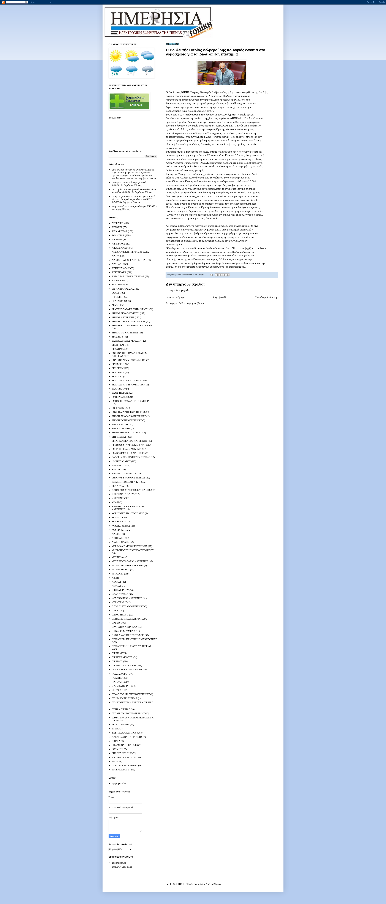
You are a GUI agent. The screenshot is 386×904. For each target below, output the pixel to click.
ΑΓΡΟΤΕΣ (117, 227)
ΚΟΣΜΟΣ (117, 517)
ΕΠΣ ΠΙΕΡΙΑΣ (119, 436)
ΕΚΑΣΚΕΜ (117, 368)
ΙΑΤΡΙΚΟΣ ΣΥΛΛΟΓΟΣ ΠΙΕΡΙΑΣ (128, 477)
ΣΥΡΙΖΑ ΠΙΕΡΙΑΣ (121, 709)
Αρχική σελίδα (220, 297)
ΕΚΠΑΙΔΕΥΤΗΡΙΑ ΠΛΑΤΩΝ (127, 380)
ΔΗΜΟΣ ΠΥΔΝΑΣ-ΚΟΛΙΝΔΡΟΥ (128, 321)
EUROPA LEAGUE (122, 753)
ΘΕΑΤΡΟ (116, 469)
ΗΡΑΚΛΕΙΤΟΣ (119, 465)
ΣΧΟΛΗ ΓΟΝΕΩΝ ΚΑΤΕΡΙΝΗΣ (128, 713)
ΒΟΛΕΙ (115, 293)
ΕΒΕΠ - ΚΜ (118, 345)
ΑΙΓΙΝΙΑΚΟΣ (118, 243)
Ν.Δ (113, 577)
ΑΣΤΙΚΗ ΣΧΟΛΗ (121, 268)
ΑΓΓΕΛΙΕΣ (117, 223)
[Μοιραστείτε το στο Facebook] (225, 274)
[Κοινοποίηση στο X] (222, 274)
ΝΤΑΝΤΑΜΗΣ (119, 602)
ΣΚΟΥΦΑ (116, 690)
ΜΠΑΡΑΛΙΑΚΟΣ (121, 569)
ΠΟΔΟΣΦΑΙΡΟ (119, 673)
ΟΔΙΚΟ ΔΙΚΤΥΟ (120, 614)
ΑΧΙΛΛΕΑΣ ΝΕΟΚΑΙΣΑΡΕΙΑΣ (128, 276)
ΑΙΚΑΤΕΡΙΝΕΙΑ (120, 247)
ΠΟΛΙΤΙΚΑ (117, 678)
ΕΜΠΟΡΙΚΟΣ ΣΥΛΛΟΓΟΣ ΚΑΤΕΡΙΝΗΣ (132, 401)
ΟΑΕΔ (115, 610)
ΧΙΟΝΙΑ (116, 741)
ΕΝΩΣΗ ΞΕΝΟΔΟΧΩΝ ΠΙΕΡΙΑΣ (129, 416)
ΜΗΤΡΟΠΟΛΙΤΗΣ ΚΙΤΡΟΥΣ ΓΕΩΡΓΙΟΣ (133, 550)
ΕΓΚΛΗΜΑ (118, 349)
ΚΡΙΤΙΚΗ (116, 534)
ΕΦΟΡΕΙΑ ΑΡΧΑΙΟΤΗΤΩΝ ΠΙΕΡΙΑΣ (131, 457)
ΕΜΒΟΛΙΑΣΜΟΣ (121, 397)
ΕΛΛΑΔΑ (117, 388)
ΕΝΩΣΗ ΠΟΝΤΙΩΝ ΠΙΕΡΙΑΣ (127, 420)
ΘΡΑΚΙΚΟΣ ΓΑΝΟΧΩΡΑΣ (125, 473)
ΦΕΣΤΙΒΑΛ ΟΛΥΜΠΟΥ (124, 732)
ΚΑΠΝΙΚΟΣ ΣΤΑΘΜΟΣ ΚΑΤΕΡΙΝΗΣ (131, 490)
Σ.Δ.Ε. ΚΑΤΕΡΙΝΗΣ (122, 686)
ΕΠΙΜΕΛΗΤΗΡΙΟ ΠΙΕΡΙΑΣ (126, 432)
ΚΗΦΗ (115, 502)
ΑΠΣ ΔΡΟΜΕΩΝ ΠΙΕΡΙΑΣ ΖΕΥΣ (129, 252)
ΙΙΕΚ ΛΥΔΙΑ (118, 486)
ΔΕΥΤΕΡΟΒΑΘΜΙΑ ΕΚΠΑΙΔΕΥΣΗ (130, 309)
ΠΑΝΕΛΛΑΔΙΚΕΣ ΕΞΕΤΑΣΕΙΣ (128, 635)
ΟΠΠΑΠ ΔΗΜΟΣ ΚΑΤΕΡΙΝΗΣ (128, 618)
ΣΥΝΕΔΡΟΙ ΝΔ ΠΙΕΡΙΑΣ (124, 698)
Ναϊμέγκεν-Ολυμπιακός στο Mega (128, 206)
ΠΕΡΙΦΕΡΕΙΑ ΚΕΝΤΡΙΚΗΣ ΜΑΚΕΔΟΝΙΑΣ (134, 639)
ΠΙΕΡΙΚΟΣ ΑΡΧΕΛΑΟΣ (124, 665)
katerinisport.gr (119, 862)
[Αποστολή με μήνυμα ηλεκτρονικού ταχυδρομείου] (216, 274)
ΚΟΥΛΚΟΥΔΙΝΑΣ (121, 525)
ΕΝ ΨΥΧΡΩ (118, 408)
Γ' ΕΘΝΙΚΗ (117, 297)
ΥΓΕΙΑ (115, 728)
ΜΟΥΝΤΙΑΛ (118, 557)
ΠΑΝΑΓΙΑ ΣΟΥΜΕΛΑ (123, 631)
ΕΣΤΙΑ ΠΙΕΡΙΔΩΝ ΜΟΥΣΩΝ (126, 449)
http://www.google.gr (122, 867)
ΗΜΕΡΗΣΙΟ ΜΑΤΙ (121, 461)
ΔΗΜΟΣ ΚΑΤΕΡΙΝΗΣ (123, 317)
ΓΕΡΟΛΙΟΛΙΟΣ (119, 301)
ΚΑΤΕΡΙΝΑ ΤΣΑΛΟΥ (123, 494)
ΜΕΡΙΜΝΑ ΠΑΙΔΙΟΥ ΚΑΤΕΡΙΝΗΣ (129, 546)
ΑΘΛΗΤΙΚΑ (118, 235)
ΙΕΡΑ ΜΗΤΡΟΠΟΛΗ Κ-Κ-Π (126, 482)
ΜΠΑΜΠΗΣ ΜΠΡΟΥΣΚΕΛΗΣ (127, 565)
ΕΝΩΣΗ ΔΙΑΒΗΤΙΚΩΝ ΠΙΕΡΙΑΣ (129, 412)
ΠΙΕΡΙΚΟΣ (117, 661)
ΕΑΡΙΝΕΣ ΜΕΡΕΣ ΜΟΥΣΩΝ (126, 340)
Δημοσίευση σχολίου (180, 290)
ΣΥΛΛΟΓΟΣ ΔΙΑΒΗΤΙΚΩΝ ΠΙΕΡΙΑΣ (131, 694)
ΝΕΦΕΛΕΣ (117, 586)
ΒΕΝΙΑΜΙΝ (118, 284)
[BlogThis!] (219, 274)
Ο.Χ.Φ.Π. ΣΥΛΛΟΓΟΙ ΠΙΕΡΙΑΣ (128, 606)
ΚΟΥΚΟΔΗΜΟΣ (120, 521)
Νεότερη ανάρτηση (176, 297)
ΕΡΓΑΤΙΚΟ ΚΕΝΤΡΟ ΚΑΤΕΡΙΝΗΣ (129, 441)
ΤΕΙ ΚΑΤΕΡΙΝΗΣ (120, 724)
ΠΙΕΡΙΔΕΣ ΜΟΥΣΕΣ (122, 657)
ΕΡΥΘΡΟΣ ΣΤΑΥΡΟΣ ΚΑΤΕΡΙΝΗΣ (130, 445)
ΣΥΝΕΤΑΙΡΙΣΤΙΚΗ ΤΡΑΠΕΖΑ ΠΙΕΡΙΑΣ (132, 702)
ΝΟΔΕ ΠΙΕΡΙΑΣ (120, 594)
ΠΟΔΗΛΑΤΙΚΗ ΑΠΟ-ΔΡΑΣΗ (127, 669)
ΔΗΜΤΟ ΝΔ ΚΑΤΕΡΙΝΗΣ (125, 332)
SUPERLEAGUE (120, 769)
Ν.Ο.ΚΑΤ (116, 582)
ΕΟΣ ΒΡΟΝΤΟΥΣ (121, 424)
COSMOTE (117, 749)
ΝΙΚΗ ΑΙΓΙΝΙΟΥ (120, 590)
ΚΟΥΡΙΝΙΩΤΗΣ (120, 530)
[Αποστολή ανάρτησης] (211, 274)
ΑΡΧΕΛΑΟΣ (118, 264)
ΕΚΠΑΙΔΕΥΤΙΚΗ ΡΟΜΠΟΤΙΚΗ (128, 384)
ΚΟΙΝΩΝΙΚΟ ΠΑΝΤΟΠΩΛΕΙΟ (128, 513)
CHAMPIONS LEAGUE (124, 745)
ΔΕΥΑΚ (116, 305)
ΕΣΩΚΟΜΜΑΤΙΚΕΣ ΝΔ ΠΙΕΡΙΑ (128, 453)
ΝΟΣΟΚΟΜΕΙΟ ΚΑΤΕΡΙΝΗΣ (127, 598)
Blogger (217, 884)
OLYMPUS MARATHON (125, 765)
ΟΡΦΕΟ (116, 623)
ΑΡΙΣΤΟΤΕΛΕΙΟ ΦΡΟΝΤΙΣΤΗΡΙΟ (129, 260)
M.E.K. (115, 761)
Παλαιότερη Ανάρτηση (266, 297)
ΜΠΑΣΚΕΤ (117, 573)
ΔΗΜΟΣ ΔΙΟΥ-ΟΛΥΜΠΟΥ (125, 313)
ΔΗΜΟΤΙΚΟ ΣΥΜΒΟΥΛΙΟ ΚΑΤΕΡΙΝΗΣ (132, 325)
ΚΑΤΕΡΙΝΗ (118, 498)
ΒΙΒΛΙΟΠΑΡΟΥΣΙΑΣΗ (124, 288)
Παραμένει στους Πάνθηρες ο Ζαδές (129, 182)
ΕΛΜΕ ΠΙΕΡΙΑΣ (120, 392)
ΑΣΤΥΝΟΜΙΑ (119, 272)
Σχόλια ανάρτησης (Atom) (191, 303)
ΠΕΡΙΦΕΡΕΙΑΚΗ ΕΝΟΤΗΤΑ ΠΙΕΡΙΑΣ (131, 646)
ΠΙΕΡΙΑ (116, 653)
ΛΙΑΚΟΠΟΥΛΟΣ (120, 542)
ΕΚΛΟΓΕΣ (117, 376)
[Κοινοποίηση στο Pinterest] (228, 274)
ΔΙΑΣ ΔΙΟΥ (117, 336)
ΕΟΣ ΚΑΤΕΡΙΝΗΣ (121, 428)
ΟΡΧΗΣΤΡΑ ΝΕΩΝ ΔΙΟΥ (125, 627)
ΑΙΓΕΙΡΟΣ (117, 239)
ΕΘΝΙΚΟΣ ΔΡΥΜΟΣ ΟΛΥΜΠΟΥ (129, 360)
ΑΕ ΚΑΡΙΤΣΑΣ (119, 231)
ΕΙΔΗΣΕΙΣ (117, 364)
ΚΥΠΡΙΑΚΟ (118, 538)
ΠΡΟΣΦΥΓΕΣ (119, 682)
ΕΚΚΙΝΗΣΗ (118, 372)
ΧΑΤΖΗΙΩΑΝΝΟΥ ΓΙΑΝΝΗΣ (127, 737)
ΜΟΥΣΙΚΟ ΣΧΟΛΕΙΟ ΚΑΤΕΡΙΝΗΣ (130, 561)
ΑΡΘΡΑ (116, 256)
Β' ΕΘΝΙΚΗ (118, 280)
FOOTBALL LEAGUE (123, 757)
